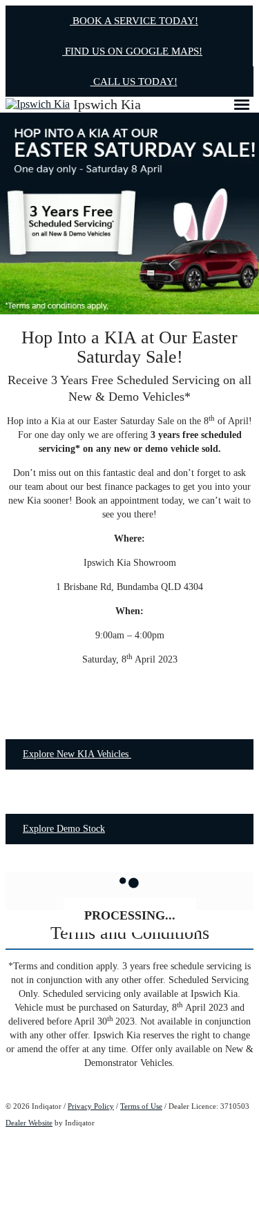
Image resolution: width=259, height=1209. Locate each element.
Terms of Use (141, 1106)
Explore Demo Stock (64, 829)
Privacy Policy (91, 1106)
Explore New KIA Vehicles (77, 754)
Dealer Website (29, 1122)
